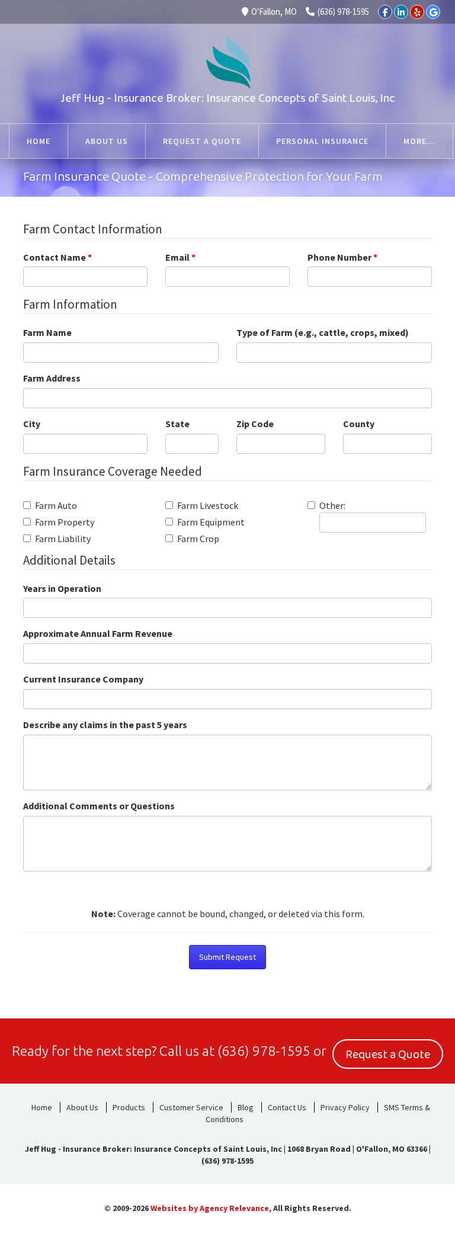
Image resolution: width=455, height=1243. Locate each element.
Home (41, 1107)
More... (419, 141)
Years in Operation (62, 588)
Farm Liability (63, 538)
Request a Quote (387, 1054)
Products (129, 1107)
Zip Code (255, 424)
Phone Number (342, 257)
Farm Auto (56, 505)
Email (180, 257)
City (31, 424)
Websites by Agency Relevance (209, 1208)
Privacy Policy (345, 1107)
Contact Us (287, 1107)
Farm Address (52, 378)
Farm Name (47, 332)
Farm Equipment (211, 522)
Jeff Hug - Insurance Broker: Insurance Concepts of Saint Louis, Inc (227, 98)
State (177, 424)
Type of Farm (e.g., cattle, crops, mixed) (322, 332)
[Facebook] (385, 12)
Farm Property (64, 522)
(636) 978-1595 (343, 11)
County (358, 424)
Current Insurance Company (83, 679)
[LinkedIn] (401, 12)
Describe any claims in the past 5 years (105, 725)
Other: (332, 505)
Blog (246, 1107)
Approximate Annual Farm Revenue (97, 633)
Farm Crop (198, 538)
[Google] (433, 12)
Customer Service (191, 1107)
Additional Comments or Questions (99, 806)
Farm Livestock (207, 505)
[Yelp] (417, 12)
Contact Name (57, 257)
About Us (82, 1107)
